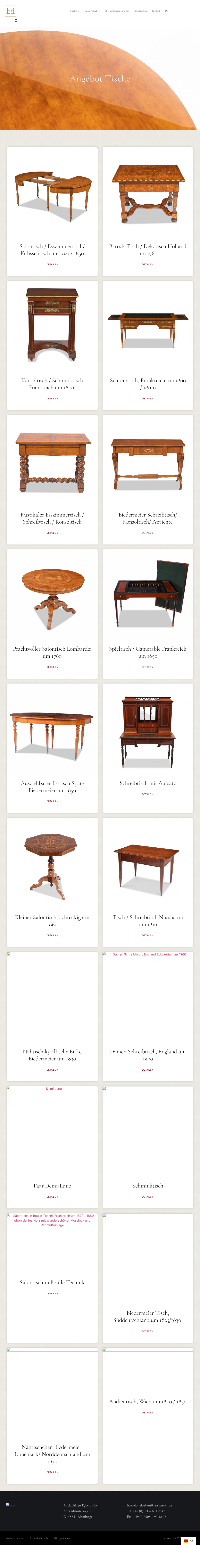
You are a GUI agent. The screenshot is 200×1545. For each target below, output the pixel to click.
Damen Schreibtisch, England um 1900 (148, 1055)
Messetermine (140, 10)
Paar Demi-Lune (52, 1185)
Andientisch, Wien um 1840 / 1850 (148, 1401)
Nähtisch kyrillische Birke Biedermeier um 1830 (52, 1055)
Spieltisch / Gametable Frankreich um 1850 (148, 652)
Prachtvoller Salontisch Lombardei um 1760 (52, 652)
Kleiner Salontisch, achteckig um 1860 (52, 921)
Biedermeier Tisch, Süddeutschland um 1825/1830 (147, 1316)
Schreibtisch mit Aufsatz (148, 783)
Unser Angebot (91, 10)
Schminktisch (147, 1185)
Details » (52, 264)
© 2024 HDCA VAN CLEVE (179, 1538)
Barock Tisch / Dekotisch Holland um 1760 (147, 250)
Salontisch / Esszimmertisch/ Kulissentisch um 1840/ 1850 (52, 250)
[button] (16, 21)
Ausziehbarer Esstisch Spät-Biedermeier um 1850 (52, 786)
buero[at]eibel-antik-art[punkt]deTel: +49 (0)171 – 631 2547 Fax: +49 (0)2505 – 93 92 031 (149, 1511)
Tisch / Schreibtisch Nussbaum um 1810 (147, 921)
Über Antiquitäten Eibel (116, 10)
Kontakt (156, 10)
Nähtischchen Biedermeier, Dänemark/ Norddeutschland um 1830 (52, 1454)
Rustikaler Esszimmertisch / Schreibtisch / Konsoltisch (52, 518)
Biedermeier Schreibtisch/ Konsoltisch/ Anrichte (148, 518)
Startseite (74, 10)
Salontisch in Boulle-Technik (52, 1282)
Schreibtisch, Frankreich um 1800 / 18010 (148, 384)
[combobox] (188, 1541)
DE (166, 10)
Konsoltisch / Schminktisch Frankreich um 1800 (52, 384)
